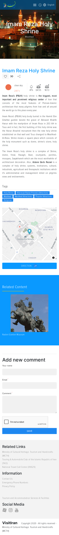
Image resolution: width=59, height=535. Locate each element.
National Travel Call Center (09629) (18, 467)
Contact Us (7, 478)
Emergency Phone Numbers (15, 482)
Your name (7, 365)
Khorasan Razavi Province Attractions (32, 193)
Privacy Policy (8, 486)
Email (5, 379)
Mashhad (29, 36)
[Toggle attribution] (53, 258)
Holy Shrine (8, 193)
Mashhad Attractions (23, 196)
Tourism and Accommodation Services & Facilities (25, 498)
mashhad (7, 196)
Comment (7, 393)
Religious (8, 200)
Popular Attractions (44, 196)
